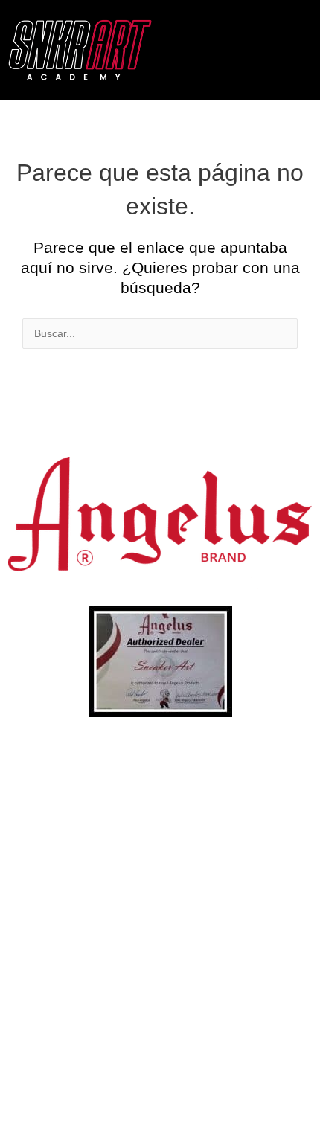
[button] (293, 50)
